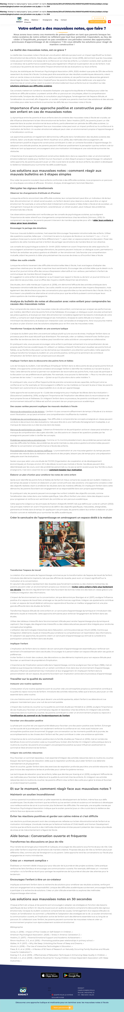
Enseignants (47, 20)
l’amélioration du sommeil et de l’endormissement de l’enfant (40, 716)
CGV (49, 988)
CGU (49, 990)
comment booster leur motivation (65, 470)
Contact (64, 20)
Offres (26, 20)
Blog (56, 20)
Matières (34, 20)
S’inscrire (27, 22)
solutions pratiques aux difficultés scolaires (31, 86)
